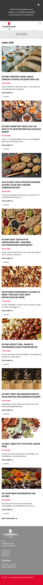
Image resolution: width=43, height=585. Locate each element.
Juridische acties (8, 543)
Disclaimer (6, 555)
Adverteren (6, 553)
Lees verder (6, 93)
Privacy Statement (9, 546)
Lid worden (6, 551)
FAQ (3, 541)
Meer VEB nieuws (8, 518)
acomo (6, 96)
